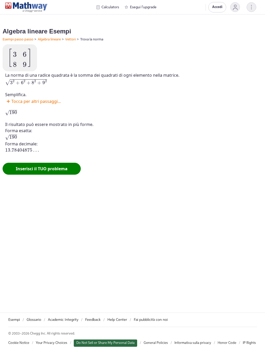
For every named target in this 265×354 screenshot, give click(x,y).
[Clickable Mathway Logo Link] (26, 7)
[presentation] (20, 57)
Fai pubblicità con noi (151, 320)
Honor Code (227, 343)
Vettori (70, 39)
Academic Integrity (63, 320)
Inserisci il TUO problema (42, 169)
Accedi (217, 7)
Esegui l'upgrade (143, 7)
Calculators (110, 7)
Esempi (14, 320)
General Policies (156, 343)
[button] (235, 7)
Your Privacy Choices (51, 343)
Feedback (93, 320)
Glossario (34, 320)
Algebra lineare (49, 39)
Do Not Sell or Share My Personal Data (105, 343)
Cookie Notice (18, 343)
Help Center (117, 320)
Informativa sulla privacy (192, 343)
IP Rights (249, 343)
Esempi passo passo (18, 39)
